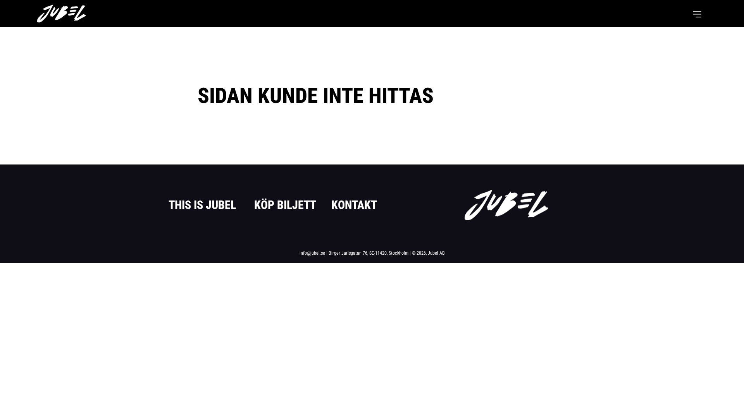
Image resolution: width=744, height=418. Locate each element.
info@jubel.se (312, 253)
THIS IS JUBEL (202, 205)
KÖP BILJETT (285, 205)
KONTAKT (354, 205)
